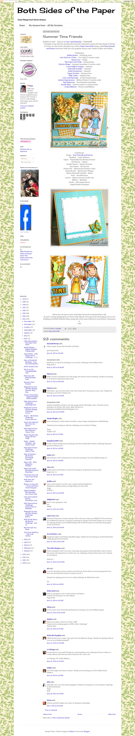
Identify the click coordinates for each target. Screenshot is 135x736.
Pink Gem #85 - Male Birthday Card (30, 377)
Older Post (112, 714)
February (27, 548)
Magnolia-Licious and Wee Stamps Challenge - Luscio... (30, 410)
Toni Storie (24, 260)
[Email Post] (65, 328)
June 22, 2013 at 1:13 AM (55, 509)
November (28, 324)
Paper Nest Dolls (87, 46)
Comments (26, 162)
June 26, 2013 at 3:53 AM (55, 661)
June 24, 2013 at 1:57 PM (55, 629)
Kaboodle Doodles (75, 69)
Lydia (49, 455)
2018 (24, 305)
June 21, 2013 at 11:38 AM (55, 367)
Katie (31, 86)
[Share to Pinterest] (75, 328)
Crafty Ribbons (70, 87)
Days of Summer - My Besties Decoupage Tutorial (30, 456)
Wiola (49, 700)
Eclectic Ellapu (64, 64)
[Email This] (69, 328)
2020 (24, 299)
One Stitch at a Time (68, 58)
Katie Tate (22, 203)
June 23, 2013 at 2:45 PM (55, 600)
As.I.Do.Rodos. (52, 534)
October (27, 327)
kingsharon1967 (53, 441)
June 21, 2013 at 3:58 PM (55, 461)
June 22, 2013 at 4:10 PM (55, 584)
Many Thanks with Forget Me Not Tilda (31, 436)
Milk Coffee (73, 76)
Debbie (49, 668)
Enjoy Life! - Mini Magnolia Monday (30, 464)
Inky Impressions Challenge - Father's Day (30, 449)
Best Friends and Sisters (83, 155)
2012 (24, 554)
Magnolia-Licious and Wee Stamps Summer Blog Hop (30, 389)
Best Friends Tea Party (30, 528)
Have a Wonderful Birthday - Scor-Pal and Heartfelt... (31, 362)
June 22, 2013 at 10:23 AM (55, 562)
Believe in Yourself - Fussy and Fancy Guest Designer (31, 486)
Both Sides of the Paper (66, 10)
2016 (24, 310)
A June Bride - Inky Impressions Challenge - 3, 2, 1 (31, 355)
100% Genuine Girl (31, 366)
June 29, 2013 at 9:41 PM (55, 694)
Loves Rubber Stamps (75, 67)
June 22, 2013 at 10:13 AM (55, 541)
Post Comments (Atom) (61, 718)
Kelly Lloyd (51, 591)
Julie (48, 682)
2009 (24, 563)
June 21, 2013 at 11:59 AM (55, 381)
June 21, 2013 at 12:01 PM (55, 396)
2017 (24, 307)
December (28, 321)
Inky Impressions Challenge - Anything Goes (30, 403)
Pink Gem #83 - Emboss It (29, 480)
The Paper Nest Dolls (73, 62)
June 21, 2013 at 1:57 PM (55, 434)
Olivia (49, 607)
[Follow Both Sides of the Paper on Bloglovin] (25, 142)
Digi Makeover (69, 82)
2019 (24, 302)
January (27, 551)
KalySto (50, 619)
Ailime (71, 731)
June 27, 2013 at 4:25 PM (55, 675)
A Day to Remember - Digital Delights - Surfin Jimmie (31, 396)
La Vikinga (51, 649)
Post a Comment (51, 710)
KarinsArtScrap (52, 343)
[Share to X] (72, 328)
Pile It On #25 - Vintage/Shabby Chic (30, 371)
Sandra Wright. (52, 418)
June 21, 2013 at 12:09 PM (55, 412)
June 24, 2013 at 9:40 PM (55, 643)
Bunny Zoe (76, 60)
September (28, 330)
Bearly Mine (66, 85)
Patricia (50, 374)
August (27, 333)
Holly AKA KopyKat (54, 635)
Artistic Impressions (66, 80)
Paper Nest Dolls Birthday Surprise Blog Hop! (31, 470)
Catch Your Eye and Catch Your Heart (31, 476)
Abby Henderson (26, 251)
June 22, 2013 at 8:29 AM (55, 527)
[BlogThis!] (70, 328)
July (25, 336)
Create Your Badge (24, 232)
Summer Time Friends (29, 383)
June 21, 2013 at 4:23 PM (55, 475)
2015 (24, 313)
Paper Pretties (73, 73)
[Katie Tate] (25, 230)
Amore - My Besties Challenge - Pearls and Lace (31, 417)
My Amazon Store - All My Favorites (46, 25)
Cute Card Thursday (74, 42)
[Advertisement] (25, 281)
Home (22, 25)
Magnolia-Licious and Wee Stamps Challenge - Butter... (30, 514)
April (26, 542)
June (26, 338)
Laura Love (51, 516)
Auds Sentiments (75, 71)
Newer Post (47, 714)
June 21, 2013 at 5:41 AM (55, 353)
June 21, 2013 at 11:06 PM (55, 493)
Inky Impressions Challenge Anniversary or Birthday (30, 506)
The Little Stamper (54, 548)
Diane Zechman (26, 254)
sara (48, 467)
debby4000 (51, 499)
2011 (24, 557)
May (26, 539)
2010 (24, 560)
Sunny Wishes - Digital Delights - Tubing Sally (31, 349)
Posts (24, 159)
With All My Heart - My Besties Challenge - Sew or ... (31, 522)
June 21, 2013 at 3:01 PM (55, 448)
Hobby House (72, 55)
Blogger (87, 731)
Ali (48, 568)
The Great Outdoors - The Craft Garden (31, 534)
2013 (24, 319)
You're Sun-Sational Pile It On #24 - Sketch (31, 424)
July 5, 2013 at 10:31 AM (55, 706)
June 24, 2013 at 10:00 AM (56, 613)
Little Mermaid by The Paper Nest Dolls (30, 343)
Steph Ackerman (26, 258)
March (26, 545)
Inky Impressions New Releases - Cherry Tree (30, 430)
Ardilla (49, 481)
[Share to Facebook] (74, 328)
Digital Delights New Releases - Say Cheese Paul (30, 492)
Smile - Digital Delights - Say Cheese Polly (30, 443)
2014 (24, 316)
